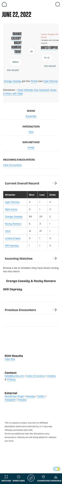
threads (22, 399)
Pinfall (33, 81)
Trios (30, 132)
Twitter (41, 396)
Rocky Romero (16, 45)
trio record (13, 70)
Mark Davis (11, 209)
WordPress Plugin (14, 396)
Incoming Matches (19, 258)
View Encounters (12, 165)
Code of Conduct (35, 376)
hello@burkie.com (14, 376)
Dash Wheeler (25, 90)
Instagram (10, 399)
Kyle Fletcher (50, 81)
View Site (10, 359)
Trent (17, 52)
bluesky (30, 396)
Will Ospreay (12, 245)
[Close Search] (57, 4)
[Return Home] (4, 4)
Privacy (11, 379)
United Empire (49, 47)
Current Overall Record (22, 183)
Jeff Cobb (17, 93)
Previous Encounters (20, 309)
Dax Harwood (41, 90)
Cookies (51, 376)
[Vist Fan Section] (51, 4)
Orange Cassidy (16, 36)
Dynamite (31, 116)
